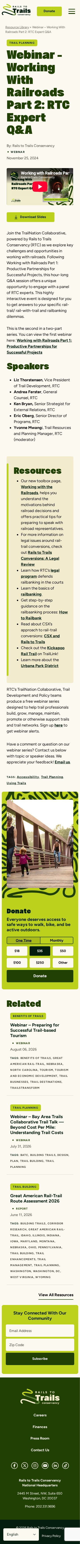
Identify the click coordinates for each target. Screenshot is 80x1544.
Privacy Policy (51, 1536)
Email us (62, 762)
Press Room (39, 1438)
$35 (40, 951)
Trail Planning (52, 777)
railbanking (31, 594)
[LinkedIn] (55, 1465)
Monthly (56, 940)
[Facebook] (14, 1465)
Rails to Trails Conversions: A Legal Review (40, 558)
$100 (17, 963)
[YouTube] (45, 1465)
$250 (40, 963)
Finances (40, 1427)
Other (63, 963)
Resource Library (17, 27)
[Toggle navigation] (71, 11)
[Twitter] (24, 1465)
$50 (63, 951)
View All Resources (55, 1294)
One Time (24, 940)
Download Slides (33, 217)
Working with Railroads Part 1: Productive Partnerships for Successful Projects (39, 346)
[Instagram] (35, 1465)
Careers (40, 1415)
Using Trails (16, 783)
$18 (17, 951)
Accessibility (28, 777)
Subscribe (40, 1359)
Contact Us (40, 1450)
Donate (49, 11)
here (58, 725)
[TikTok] (65, 1465)
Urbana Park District (39, 665)
